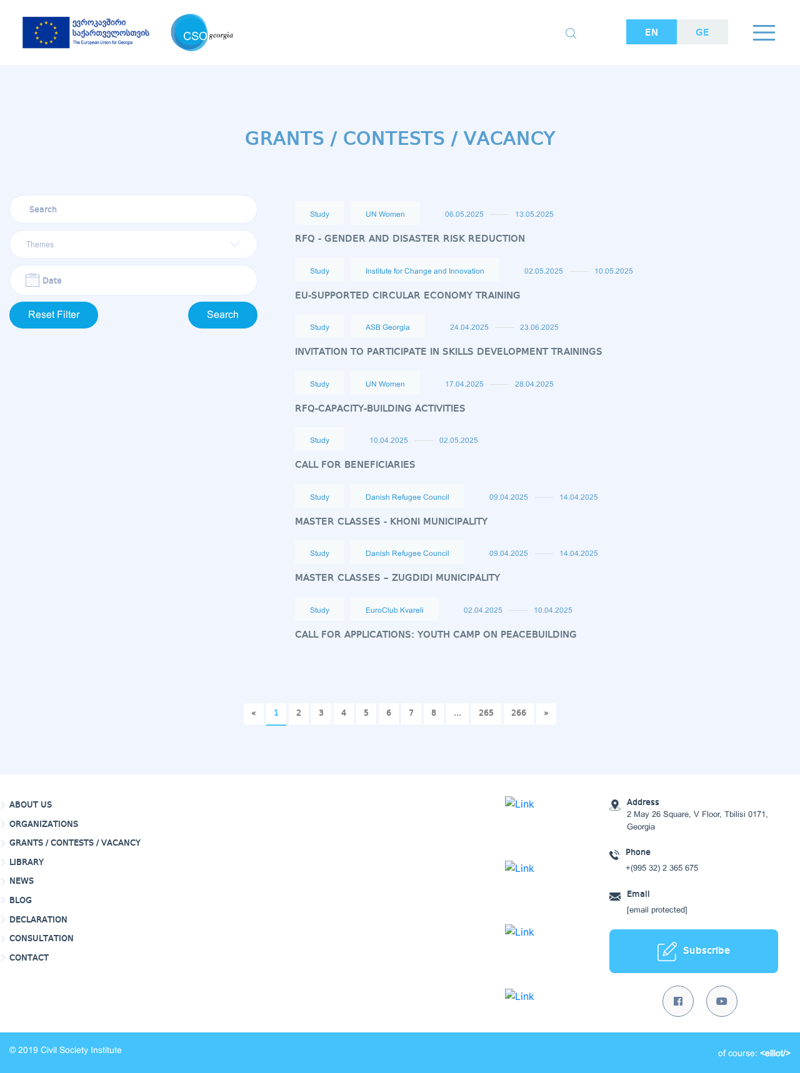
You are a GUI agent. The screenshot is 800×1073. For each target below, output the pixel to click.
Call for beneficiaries (355, 465)
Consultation (41, 938)
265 (486, 713)
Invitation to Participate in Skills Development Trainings (448, 352)
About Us (30, 805)
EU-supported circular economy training (408, 295)
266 (518, 713)
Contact (29, 958)
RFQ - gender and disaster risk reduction (410, 239)
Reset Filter (53, 315)
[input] (133, 280)
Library (26, 862)
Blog (20, 900)
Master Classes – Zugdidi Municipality (397, 578)
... (457, 713)
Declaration (38, 920)
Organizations (43, 824)
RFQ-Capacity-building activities (380, 408)
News (21, 881)
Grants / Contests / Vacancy (75, 843)
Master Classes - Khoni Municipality (391, 522)
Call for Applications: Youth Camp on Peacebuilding (436, 635)
